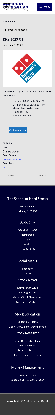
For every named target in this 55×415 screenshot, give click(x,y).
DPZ (5, 167)
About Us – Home (27, 229)
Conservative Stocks (12, 159)
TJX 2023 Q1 (9, 175)
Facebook (27, 268)
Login (27, 239)
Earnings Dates (27, 292)
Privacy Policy (27, 248)
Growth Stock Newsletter (27, 297)
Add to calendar (18, 129)
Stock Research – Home (28, 340)
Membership (27, 234)
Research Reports (27, 350)
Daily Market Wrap (27, 287)
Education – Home (27, 321)
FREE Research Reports (27, 355)
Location (27, 244)
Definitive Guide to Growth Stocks (27, 326)
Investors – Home (27, 374)
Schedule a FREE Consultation (27, 379)
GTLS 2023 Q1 (45, 175)
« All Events (9, 21)
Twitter (27, 273)
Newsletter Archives (27, 301)
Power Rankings (28, 345)
